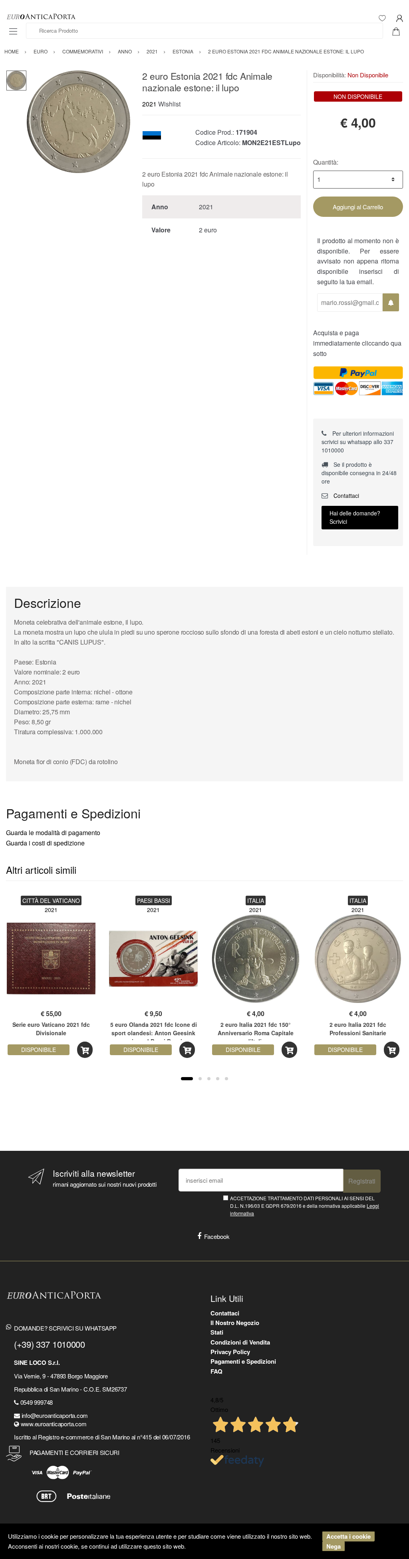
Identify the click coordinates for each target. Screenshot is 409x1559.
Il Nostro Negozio (234, 1322)
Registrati (361, 1180)
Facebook (217, 1236)
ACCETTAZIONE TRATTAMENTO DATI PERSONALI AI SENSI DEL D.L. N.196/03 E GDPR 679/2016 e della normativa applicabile (304, 1206)
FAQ (216, 1371)
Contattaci (345, 495)
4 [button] (217, 1078)
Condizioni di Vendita (240, 1342)
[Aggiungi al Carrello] (85, 1050)
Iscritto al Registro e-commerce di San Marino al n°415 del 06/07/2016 (102, 1437)
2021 (149, 103)
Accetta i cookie (348, 1536)
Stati (216, 1332)
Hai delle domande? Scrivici (355, 517)
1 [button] (187, 1078)
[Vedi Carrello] (399, 30)
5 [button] (226, 1078)
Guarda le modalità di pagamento (53, 832)
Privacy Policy (230, 1351)
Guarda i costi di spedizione (45, 842)
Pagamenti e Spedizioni (243, 1361)
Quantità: (325, 162)
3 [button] (208, 1078)
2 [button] (200, 1078)
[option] (78, 121)
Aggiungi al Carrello (358, 206)
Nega (333, 1546)
